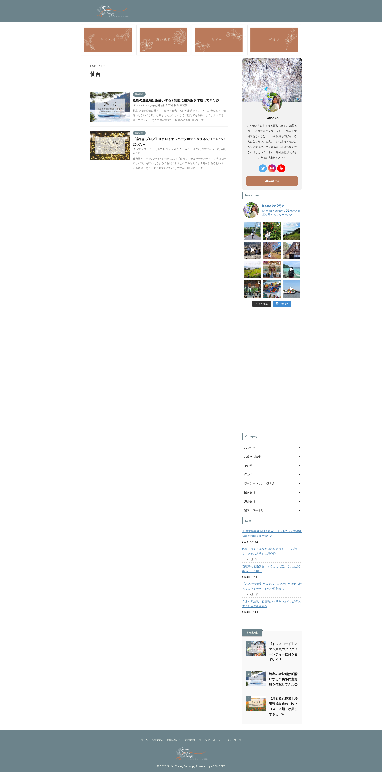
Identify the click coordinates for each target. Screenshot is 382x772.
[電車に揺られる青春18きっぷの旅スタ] (252, 269)
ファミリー (150, 149)
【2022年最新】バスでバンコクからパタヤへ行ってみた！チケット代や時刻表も (272, 586)
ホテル (161, 149)
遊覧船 (183, 105)
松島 (176, 105)
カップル (138, 149)
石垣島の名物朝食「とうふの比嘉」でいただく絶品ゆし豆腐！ (271, 569)
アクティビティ (142, 105)
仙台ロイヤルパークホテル (186, 149)
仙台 (153, 105)
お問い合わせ (174, 739)
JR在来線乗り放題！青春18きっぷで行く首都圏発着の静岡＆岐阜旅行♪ (272, 533)
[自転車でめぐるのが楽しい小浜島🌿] (252, 231)
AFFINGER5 (218, 766)
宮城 (170, 105)
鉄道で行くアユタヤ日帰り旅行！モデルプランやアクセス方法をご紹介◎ (271, 551)
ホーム (144, 739)
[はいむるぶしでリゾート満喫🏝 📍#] (272, 231)
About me (272, 181)
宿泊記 (136, 153)
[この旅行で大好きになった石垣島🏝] (291, 231)
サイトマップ (234, 739)
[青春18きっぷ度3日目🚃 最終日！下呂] (272, 250)
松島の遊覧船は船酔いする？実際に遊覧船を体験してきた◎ (176, 100)
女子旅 (215, 149)
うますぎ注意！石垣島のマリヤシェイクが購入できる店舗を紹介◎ (271, 604)
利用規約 (190, 739)
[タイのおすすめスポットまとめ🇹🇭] (272, 269)
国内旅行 (162, 105)
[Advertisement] (272, 371)
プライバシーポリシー (211, 739)
